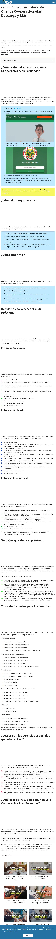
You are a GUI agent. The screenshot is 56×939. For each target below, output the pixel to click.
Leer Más (15, 931)
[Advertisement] (28, 29)
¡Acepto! (28, 935)
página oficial (18, 108)
